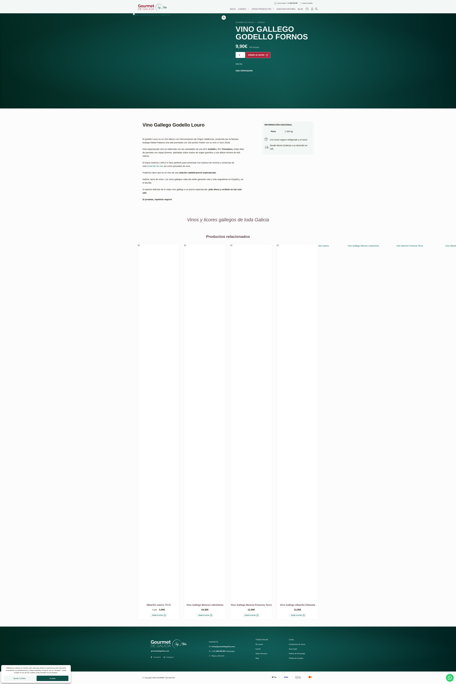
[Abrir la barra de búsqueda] (316, 9)
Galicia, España (307, 3)
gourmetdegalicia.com (160, 651)
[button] (224, 17)
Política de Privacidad (297, 654)
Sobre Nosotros (261, 654)
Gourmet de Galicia (245, 22)
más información (244, 70)
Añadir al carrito (256, 55)
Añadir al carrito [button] (157, 615)
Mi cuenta (259, 644)
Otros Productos (261, 9)
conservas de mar (154, 166)
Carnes (242, 9)
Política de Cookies (296, 658)
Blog (300, 9)
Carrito (258, 649)
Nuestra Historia (286, 9)
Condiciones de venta (297, 644)
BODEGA (261, 22)
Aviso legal (293, 649)
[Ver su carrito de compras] (307, 9)
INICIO (233, 9)
